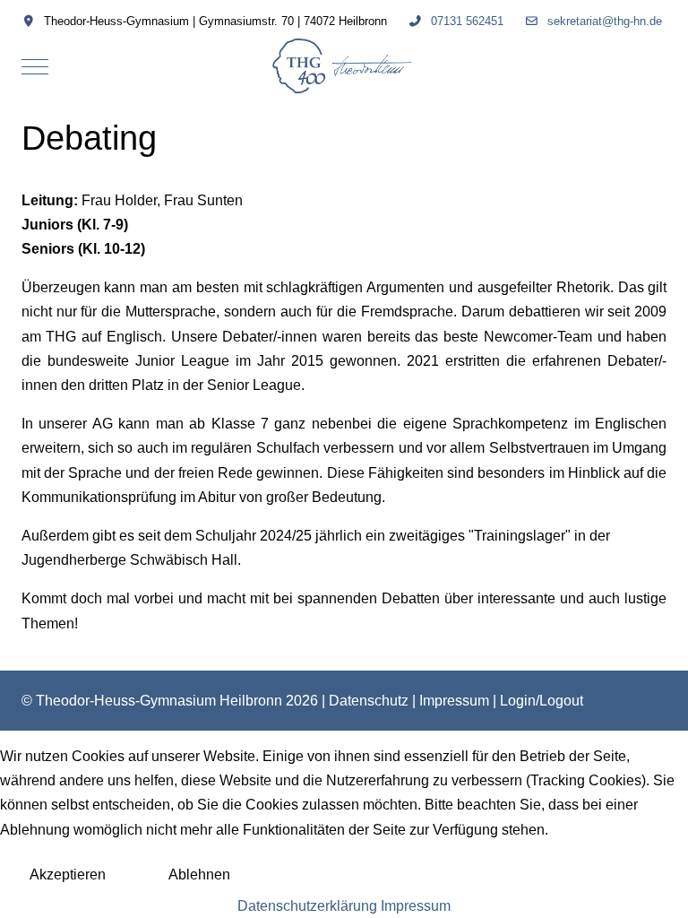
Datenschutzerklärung (307, 906)
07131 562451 (467, 21)
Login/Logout (541, 700)
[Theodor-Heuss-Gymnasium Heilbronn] (344, 67)
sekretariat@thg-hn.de (604, 21)
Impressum (454, 700)
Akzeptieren (68, 874)
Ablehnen (199, 874)
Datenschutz (368, 700)
